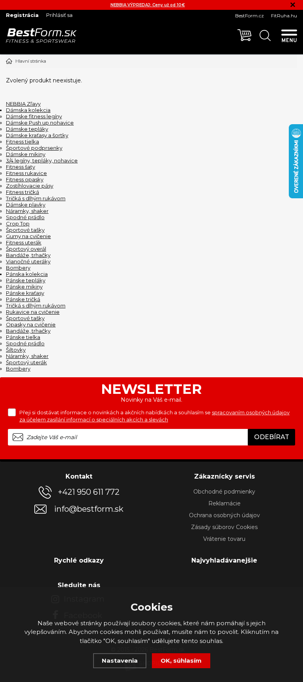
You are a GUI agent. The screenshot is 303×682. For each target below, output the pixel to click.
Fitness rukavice (26, 173)
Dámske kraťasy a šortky (37, 135)
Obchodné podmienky (224, 491)
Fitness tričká (22, 192)
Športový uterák (26, 362)
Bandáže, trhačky (28, 255)
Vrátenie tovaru (224, 538)
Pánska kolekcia (27, 274)
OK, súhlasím (181, 660)
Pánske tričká (23, 299)
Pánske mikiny (24, 286)
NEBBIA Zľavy (23, 104)
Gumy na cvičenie (28, 236)
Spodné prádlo (25, 217)
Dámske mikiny (25, 154)
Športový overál (26, 249)
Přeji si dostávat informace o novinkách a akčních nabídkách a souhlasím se (154, 416)
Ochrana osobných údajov (224, 515)
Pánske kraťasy (25, 293)
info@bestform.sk (88, 509)
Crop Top (18, 223)
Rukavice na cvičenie (33, 312)
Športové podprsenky (34, 148)
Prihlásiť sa (59, 15)
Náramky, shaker (27, 211)
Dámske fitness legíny (34, 116)
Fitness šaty (20, 167)
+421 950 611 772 (89, 492)
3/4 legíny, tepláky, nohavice (42, 160)
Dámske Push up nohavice (40, 122)
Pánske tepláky (25, 280)
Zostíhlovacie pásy (29, 186)
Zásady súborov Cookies (224, 527)
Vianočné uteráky (28, 261)
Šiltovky (16, 350)
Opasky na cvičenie (31, 324)
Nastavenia (120, 660)
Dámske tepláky (27, 129)
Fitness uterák (23, 242)
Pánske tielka (23, 337)
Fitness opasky (24, 179)
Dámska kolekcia (28, 110)
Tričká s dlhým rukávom (35, 198)
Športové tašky (25, 230)
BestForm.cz (249, 16)
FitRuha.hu (284, 16)
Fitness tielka (22, 141)
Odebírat (271, 437)
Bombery (18, 268)
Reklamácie (224, 503)
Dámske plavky (25, 204)
